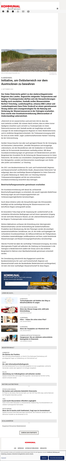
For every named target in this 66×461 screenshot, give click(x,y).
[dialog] (33, 456)
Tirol (4, 399)
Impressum (21, 448)
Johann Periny (26, 321)
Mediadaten (43, 448)
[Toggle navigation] (57, 8)
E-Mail (7, 282)
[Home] (11, 9)
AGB (15, 448)
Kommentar (5, 352)
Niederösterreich (21, 426)
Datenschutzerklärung (32, 448)
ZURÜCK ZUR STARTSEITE (29, 432)
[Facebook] (3, 11)
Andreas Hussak (27, 341)
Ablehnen (44, 458)
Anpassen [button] (3, 458)
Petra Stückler (27, 313)
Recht (4, 362)
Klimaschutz (24, 298)
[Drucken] (28, 11)
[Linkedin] (7, 11)
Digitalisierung (7, 408)
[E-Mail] (23, 11)
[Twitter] (12, 11)
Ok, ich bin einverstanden (56, 458)
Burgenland (5, 426)
